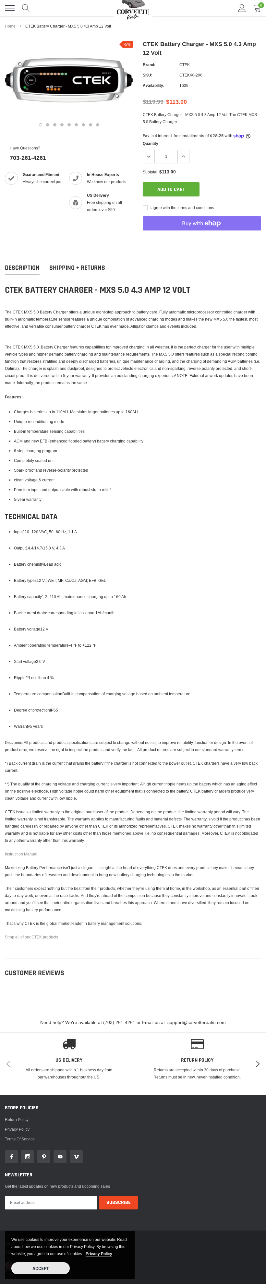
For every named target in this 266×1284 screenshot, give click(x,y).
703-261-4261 (28, 157)
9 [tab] (97, 124)
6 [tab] (76, 124)
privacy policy (99, 1253)
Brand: (149, 64)
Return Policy (17, 1119)
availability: (153, 85)
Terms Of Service (20, 1139)
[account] (242, 8)
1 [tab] (40, 124)
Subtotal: (150, 172)
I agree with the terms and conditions (181, 207)
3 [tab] (54, 124)
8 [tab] (90, 124)
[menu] (10, 8)
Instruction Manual (21, 854)
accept (40, 1268)
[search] (26, 8)
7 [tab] (83, 124)
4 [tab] (62, 124)
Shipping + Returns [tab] (77, 268)
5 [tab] (69, 124)
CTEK (184, 64)
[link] (11, 1156)
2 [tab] (47, 124)
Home (10, 26)
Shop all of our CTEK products (31, 937)
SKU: (147, 75)
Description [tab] (22, 268)
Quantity (150, 143)
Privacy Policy (17, 1129)
